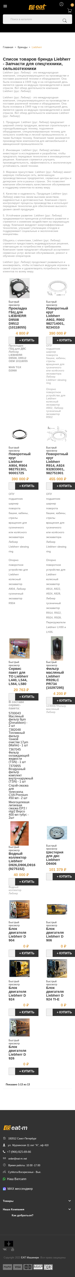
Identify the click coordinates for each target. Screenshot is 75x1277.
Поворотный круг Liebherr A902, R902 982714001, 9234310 (57, 317)
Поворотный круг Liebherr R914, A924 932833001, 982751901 (57, 463)
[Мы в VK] (5, 1249)
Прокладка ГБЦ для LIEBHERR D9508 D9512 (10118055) (18, 317)
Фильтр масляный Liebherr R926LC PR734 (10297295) (55, 678)
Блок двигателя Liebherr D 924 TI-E (55, 993)
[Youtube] (12, 1249)
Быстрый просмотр (14, 303)
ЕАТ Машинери (30, 1257)
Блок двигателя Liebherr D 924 (17, 993)
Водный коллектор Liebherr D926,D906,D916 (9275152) (22, 861)
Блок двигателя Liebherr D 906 (55, 934)
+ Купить (26, 340)
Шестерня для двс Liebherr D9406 (54, 858)
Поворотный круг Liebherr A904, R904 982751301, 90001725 (20, 463)
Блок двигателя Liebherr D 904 (17, 934)
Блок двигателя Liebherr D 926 (17, 1052)
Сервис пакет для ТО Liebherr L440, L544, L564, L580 (18, 676)
